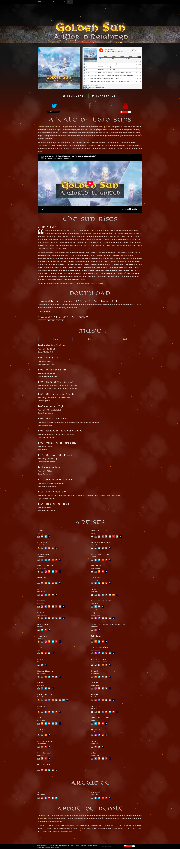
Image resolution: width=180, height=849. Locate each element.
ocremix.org (42, 818)
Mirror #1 (42, 321)
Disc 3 (125, 339)
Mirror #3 (60, 321)
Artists (70, 2)
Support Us (106, 96)
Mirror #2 (51, 321)
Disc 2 (90, 339)
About (48, 2)
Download (56, 2)
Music (63, 2)
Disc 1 (55, 339)
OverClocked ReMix (44, 145)
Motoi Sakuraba (135, 135)
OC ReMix (41, 2)
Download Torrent (44, 311)
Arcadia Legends (90, 230)
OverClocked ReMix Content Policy (45, 847)
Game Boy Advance (104, 127)
